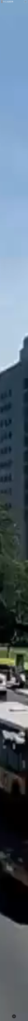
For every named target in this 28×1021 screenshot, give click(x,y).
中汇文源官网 (8, 2)
